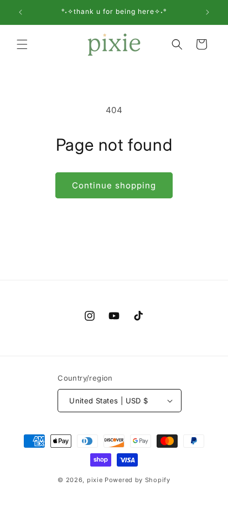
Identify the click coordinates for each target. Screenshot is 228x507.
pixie (95, 480)
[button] (22, 44)
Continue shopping (114, 185)
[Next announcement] (207, 12)
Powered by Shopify (137, 480)
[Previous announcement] (20, 12)
